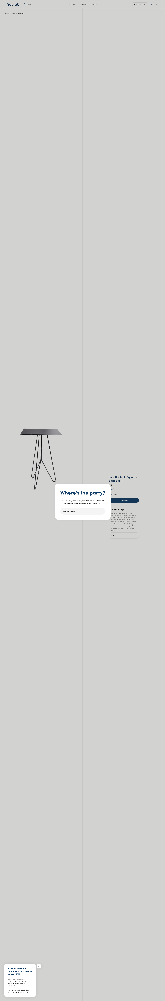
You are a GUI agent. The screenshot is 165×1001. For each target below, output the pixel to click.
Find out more (96, 503)
